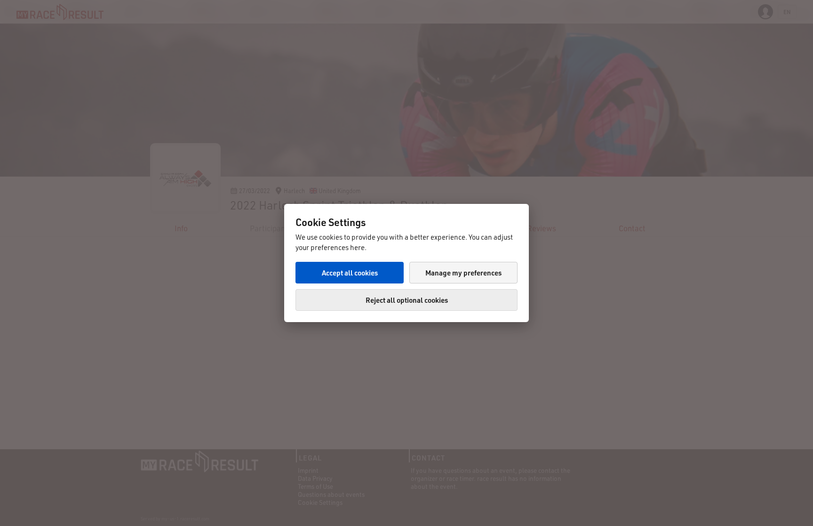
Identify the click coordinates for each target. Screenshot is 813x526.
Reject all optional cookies (407, 300)
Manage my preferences (463, 272)
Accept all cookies (350, 272)
